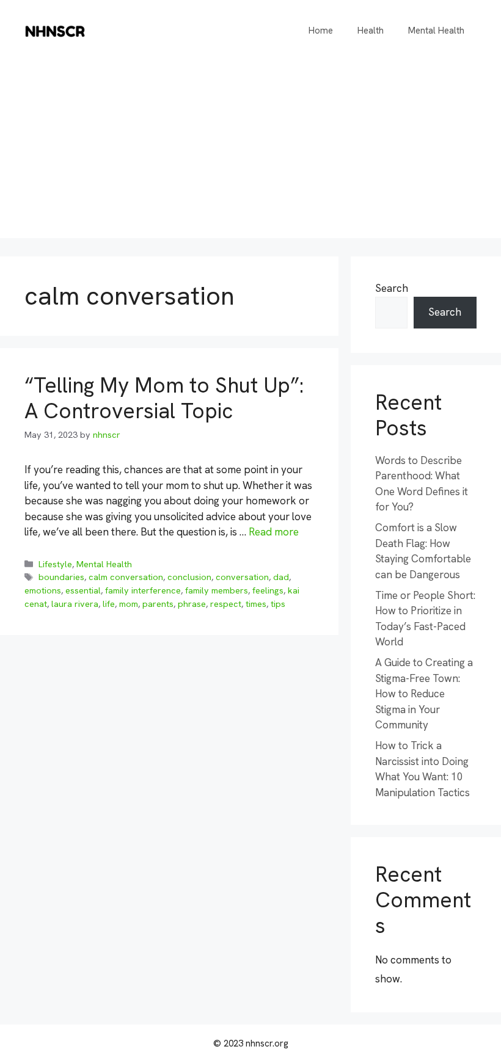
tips (278, 603)
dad (281, 576)
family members (216, 590)
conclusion (189, 576)
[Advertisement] (250, 152)
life (109, 603)
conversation (242, 576)
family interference (143, 590)
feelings (267, 590)
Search (391, 288)
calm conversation (126, 576)
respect (225, 603)
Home (321, 30)
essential (83, 590)
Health (370, 30)
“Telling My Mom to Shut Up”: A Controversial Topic (164, 398)
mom (128, 603)
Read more (274, 532)
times (256, 603)
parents (158, 603)
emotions (42, 590)
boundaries (61, 576)
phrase (192, 603)
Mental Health (436, 30)
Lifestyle (55, 564)
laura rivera (74, 603)
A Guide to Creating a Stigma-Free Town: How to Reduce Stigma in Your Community (424, 693)
